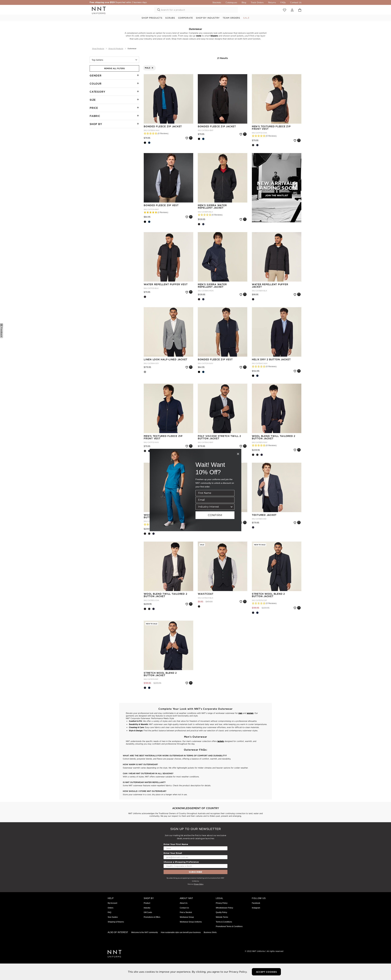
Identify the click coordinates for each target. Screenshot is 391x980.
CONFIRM (215, 515)
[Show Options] (231, 507)
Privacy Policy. (238, 971)
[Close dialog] (238, 454)
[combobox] (214, 507)
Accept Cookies (266, 972)
